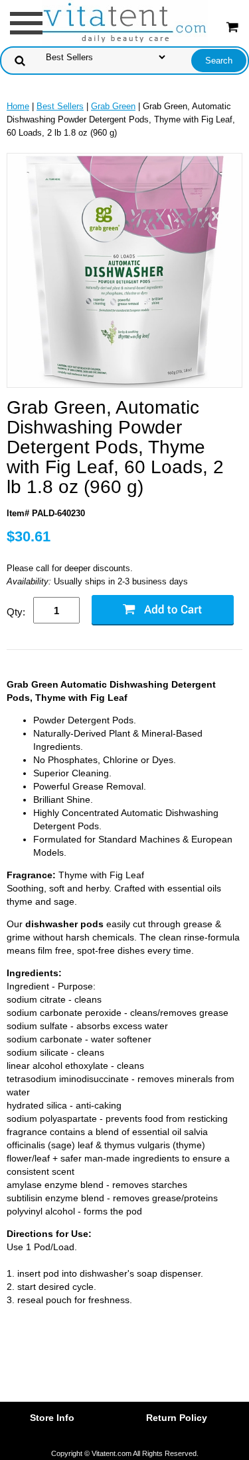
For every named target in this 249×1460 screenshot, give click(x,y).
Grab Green (113, 106)
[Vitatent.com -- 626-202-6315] (125, 22)
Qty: (16, 611)
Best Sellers (60, 106)
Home (18, 106)
